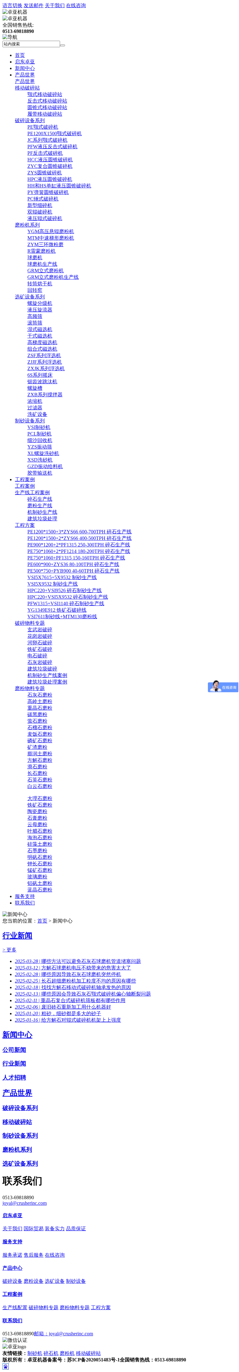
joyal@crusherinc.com (24, 1203)
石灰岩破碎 (39, 662)
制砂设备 (76, 1281)
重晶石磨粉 (39, 708)
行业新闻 (17, 936)
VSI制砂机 (38, 427)
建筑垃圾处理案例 (47, 681)
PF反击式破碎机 (45, 153)
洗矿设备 (37, 414)
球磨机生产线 (42, 264)
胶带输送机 (39, 473)
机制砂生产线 (42, 512)
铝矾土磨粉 (39, 883)
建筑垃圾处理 (42, 518)
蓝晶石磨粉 (39, 889)
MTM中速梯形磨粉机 (50, 238)
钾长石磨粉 (39, 863)
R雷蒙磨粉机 (41, 251)
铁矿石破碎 (39, 649)
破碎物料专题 (30, 623)
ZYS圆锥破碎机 (44, 172)
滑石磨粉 (37, 766)
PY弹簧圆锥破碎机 (48, 192)
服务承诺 (12, 1255)
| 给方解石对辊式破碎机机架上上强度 (68, 1020)
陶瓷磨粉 (37, 811)
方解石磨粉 (39, 760)
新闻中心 (25, 68)
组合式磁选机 (42, 349)
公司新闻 (14, 1050)
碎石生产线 (39, 499)
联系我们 (25, 902)
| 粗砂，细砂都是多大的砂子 (58, 1013)
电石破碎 (37, 655)
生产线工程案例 (32, 492)
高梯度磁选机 (42, 342)
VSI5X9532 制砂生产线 (52, 584)
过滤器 (34, 407)
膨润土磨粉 (39, 753)
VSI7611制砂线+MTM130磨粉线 (62, 616)
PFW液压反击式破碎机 (52, 146)
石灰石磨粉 (39, 695)
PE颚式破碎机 (42, 127)
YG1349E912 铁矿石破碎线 (57, 610)
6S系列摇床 (40, 375)
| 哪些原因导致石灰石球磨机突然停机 (68, 974)
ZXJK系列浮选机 (46, 368)
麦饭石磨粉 (39, 734)
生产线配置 (14, 1307)
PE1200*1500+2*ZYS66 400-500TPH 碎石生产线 (79, 538)
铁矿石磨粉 (39, 805)
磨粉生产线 (39, 505)
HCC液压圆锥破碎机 (50, 159)
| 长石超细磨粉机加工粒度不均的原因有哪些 (75, 980)
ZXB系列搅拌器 (45, 394)
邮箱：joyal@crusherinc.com (63, 1333)
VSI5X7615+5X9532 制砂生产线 (62, 577)
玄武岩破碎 (39, 629)
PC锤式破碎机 (43, 198)
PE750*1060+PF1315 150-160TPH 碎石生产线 (76, 557)
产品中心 (12, 1268)
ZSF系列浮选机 (44, 355)
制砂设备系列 (30, 420)
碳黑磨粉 (37, 714)
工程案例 (25, 479)
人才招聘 (14, 1077)
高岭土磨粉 (39, 701)
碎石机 (51, 1353)
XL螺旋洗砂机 (43, 453)
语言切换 (12, 5)
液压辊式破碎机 (44, 218)
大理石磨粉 (39, 798)
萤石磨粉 (37, 721)
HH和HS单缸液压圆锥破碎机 (59, 185)
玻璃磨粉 (37, 876)
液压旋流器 (39, 309)
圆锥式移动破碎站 (47, 107)
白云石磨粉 (39, 786)
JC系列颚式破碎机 (47, 140)
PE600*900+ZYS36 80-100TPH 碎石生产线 (73, 564)
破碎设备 (12, 1281)
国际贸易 (34, 1228)
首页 (20, 55)
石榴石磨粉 (39, 727)
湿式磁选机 (39, 329)
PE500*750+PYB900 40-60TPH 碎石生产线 (73, 570)
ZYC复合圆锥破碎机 (50, 166)
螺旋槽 (34, 388)
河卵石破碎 (39, 642)
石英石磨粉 (39, 779)
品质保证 (76, 1228)
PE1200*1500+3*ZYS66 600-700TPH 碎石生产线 (79, 531)
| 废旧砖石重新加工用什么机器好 (63, 1007)
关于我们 (55, 5)
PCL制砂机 (39, 433)
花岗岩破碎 (39, 636)
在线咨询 (76, 5)
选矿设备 (55, 1281)
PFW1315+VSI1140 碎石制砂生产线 (65, 603)
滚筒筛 (34, 322)
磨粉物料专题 (30, 688)
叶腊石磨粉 (39, 831)
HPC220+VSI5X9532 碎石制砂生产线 (67, 597)
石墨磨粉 (37, 850)
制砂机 (34, 1353)
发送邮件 (34, 5)
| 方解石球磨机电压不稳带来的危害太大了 (73, 967)
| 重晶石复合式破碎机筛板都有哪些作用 (70, 1000)
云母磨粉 (37, 824)
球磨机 (34, 257)
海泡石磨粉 (39, 837)
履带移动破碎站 (44, 114)
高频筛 (34, 316)
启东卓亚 (25, 61)
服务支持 (25, 896)
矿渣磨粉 (37, 747)
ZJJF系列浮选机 (44, 362)
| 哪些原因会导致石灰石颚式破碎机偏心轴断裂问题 (83, 994)
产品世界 (25, 74)
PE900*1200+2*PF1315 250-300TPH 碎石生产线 (78, 544)
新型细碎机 (39, 205)
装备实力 (55, 1228)
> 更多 (9, 949)
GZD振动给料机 (45, 466)
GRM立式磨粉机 (45, 270)
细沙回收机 (39, 440)
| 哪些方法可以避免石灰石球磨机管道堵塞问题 (78, 961)
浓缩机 (34, 401)
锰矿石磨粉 (39, 870)
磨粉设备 (34, 1281)
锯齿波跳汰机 (42, 381)
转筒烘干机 (39, 283)
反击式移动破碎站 (47, 101)
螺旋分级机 (39, 303)
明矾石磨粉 (39, 857)
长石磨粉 (37, 773)
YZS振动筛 (39, 446)
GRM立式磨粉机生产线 (53, 277)
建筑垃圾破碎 (42, 668)
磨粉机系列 (27, 225)
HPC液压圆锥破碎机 (49, 179)
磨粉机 (67, 1353)
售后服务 (34, 1255)
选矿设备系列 (30, 296)
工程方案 (25, 525)
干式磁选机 (39, 335)
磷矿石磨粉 (39, 740)
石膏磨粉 (37, 818)
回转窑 (34, 290)
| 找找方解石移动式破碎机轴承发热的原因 (73, 987)
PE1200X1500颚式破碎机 (54, 133)
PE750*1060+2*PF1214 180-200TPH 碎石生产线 (78, 551)
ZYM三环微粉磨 (45, 244)
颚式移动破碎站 (44, 94)
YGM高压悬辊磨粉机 (50, 231)
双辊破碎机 (39, 211)
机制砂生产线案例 (47, 675)
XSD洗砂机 (40, 460)
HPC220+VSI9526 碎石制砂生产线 (64, 590)
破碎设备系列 (30, 120)
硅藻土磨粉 (39, 844)
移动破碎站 (27, 87)
